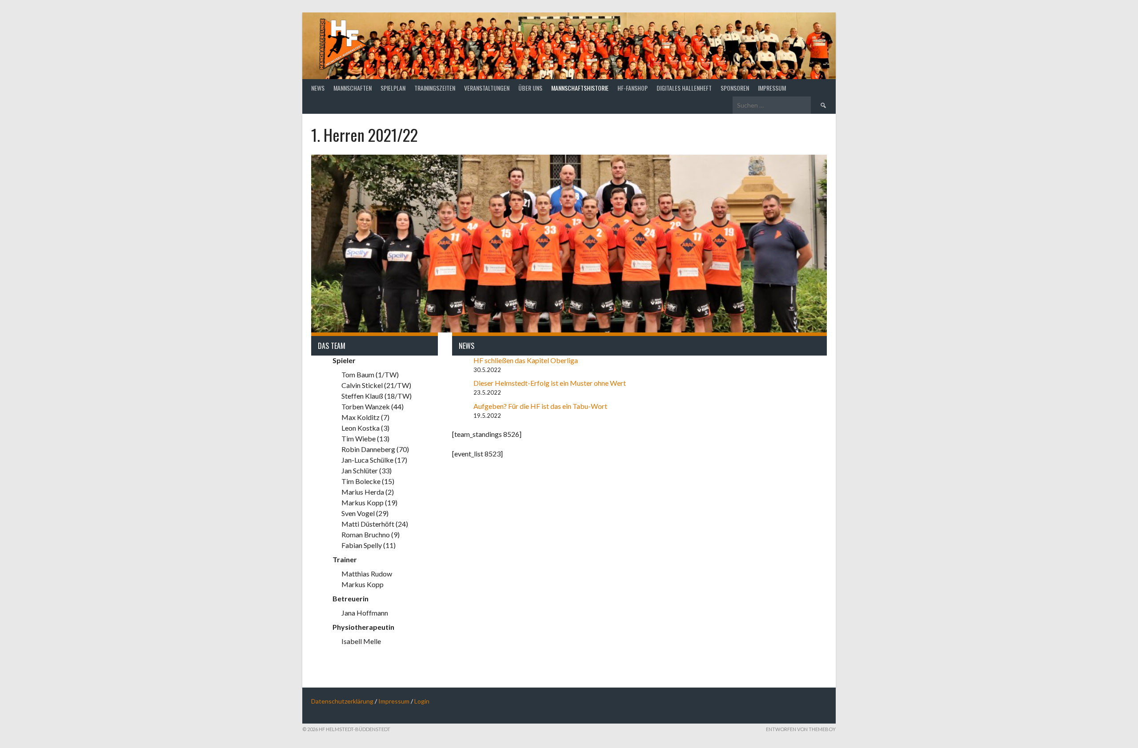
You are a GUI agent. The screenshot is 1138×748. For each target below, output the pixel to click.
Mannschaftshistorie (580, 87)
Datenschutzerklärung (342, 701)
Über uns (530, 87)
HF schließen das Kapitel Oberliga (526, 360)
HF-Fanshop (632, 87)
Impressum (772, 87)
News (318, 87)
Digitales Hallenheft (684, 87)
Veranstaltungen (486, 87)
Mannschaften (352, 87)
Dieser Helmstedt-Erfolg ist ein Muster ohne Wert (550, 383)
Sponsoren (735, 87)
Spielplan (393, 87)
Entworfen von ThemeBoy (801, 729)
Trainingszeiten (434, 87)
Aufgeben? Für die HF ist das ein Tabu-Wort (541, 406)
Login (421, 701)
